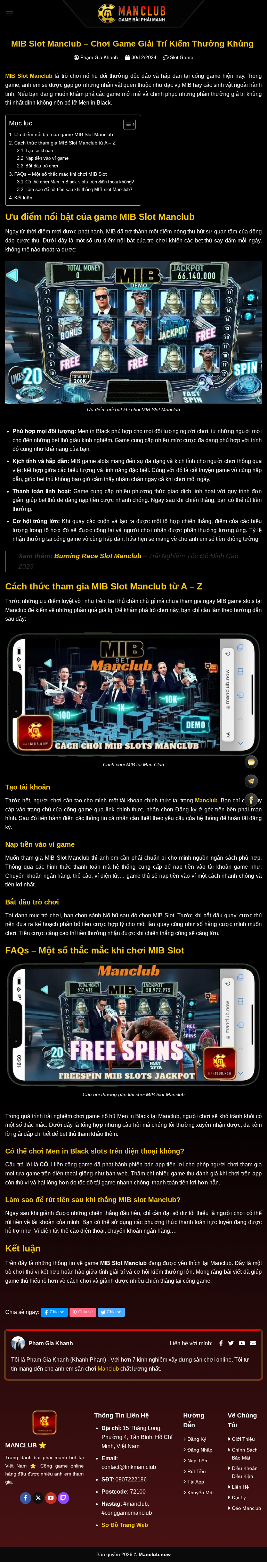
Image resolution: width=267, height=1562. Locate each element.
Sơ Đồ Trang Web (125, 1525)
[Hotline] (251, 781)
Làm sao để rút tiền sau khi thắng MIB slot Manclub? (78, 189)
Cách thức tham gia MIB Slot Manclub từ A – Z (65, 143)
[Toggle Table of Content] (126, 124)
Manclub (109, 1369)
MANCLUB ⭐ (25, 1445)
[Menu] (9, 13)
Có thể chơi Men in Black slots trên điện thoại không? (79, 181)
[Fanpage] (251, 800)
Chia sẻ (57, 1311)
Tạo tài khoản (39, 150)
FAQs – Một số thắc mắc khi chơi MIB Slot (60, 174)
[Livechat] (251, 762)
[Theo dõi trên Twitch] (63, 1498)
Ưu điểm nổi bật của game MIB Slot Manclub (63, 134)
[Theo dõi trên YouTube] (51, 1498)
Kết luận (23, 197)
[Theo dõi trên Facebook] (25, 1498)
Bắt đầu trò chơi (41, 165)
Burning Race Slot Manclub (97, 556)
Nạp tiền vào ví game (46, 158)
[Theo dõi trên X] (38, 1498)
